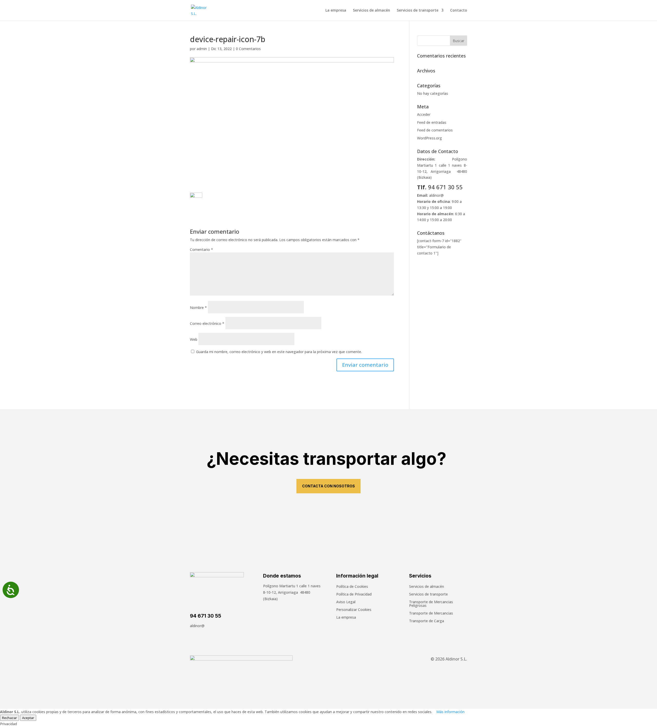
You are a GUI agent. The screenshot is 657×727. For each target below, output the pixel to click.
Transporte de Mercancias (431, 613)
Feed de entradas (431, 122)
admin (202, 48)
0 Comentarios (248, 48)
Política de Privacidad (354, 594)
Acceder (423, 114)
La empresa (335, 10)
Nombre (198, 307)
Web (193, 339)
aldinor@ (436, 195)
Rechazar (9, 717)
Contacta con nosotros (328, 486)
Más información (450, 711)
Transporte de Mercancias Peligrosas (431, 604)
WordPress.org (429, 138)
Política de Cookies (352, 587)
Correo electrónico (207, 323)
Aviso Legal (345, 602)
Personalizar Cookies (353, 610)
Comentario (201, 249)
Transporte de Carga (426, 621)
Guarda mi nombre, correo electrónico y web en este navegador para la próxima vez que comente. (279, 351)
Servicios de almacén (371, 10)
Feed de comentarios (435, 130)
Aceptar (28, 717)
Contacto (458, 10)
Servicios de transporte (417, 10)
